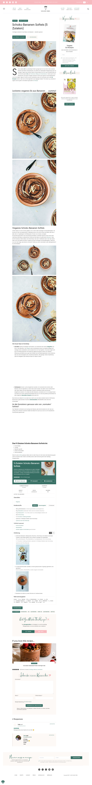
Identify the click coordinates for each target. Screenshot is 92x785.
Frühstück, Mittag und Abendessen (39, 74)
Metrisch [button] (35, 505)
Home (14, 9)
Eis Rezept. (35, 80)
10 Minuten (24, 611)
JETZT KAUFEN (70, 104)
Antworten (52, 723)
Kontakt (76, 9)
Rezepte (20, 9)
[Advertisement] (36, 85)
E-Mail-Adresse (38, 695)
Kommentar (49, 481)
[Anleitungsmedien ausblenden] (53, 533)
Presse (34, 775)
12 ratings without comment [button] (35, 669)
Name (16, 695)
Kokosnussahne (19, 525)
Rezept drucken (21, 481)
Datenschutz (41, 775)
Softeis (20, 455)
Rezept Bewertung (19, 701)
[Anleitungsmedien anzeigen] (50, 533)
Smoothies (24, 395)
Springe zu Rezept (20, 37)
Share (29, 631)
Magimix (28, 348)
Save (41, 631)
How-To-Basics (23, 20)
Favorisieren (33, 37)
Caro (24, 735)
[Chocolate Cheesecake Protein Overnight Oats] (34, 653)
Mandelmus (21, 510)
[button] (14, 477)
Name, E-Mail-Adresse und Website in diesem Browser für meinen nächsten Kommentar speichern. (33, 709)
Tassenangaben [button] (42, 505)
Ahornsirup (21, 514)
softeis (53, 611)
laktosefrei (46, 611)
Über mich (69, 9)
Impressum (49, 775)
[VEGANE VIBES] (45, 9)
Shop (62, 9)
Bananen (49, 237)
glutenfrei (34, 611)
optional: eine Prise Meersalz (22, 520)
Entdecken (27, 9)
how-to (40, 611)
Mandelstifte (19, 527)
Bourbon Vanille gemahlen (24, 516)
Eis (24, 398)
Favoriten (79, 2)
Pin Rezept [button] (35, 481)
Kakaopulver (21, 512)
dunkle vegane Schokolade (22, 529)
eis (28, 611)
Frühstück (34, 663)
